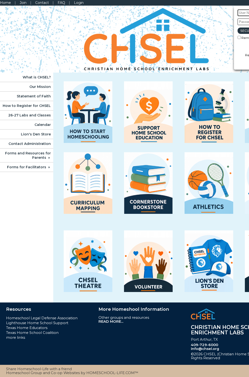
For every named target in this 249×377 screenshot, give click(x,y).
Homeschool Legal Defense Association (42, 318)
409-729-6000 (204, 345)
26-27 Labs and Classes (29, 115)
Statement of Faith (34, 96)
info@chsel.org (205, 349)
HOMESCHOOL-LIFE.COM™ (112, 373)
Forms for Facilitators (29, 167)
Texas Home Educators (26, 328)
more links (15, 337)
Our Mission (40, 87)
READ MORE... (110, 321)
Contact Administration (30, 143)
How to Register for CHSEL (27, 106)
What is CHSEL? (37, 77)
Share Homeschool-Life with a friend (39, 369)
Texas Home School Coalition (32, 332)
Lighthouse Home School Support (37, 323)
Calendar (43, 125)
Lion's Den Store (36, 134)
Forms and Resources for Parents (28, 155)
